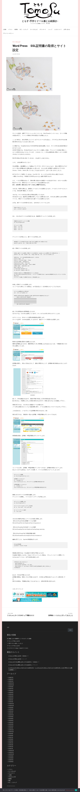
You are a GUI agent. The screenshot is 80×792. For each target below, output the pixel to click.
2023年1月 (10, 713)
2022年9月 (10, 716)
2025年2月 (10, 698)
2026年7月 (10, 677)
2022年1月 (10, 728)
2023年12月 (11, 703)
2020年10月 (11, 754)
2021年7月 (10, 737)
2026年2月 (10, 681)
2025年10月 (11, 685)
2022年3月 (10, 724)
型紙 (9, 780)
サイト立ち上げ (34, 29)
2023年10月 (11, 705)
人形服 (4, 29)
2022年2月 (10, 726)
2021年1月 (10, 748)
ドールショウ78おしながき (13, 641)
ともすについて (58, 29)
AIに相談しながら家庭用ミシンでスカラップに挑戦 (19, 638)
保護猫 (16, 29)
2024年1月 (10, 701)
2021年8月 (10, 735)
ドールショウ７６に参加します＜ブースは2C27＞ (20, 661)
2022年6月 (10, 718)
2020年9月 (10, 756)
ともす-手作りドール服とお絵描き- (40, 21)
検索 (8, 627)
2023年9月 (10, 707)
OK (76, 790)
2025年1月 (10, 699)
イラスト (10, 29)
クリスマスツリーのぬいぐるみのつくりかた (17, 648)
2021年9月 (10, 733)
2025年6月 (10, 690)
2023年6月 (10, 709)
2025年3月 (10, 696)
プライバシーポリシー (8, 33)
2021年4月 (10, 743)
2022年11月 (11, 714)
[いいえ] (78, 790)
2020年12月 (11, 750)
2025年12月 (11, 683)
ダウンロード (43, 29)
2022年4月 (10, 722)
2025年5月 (10, 692)
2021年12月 (11, 729)
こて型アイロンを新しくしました (15, 643)
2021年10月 (11, 731)
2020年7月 (10, 759)
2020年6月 (10, 761)
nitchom (24, 655)
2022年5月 (10, 720)
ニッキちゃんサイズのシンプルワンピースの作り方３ (21, 667)
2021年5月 (10, 741)
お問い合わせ (67, 29)
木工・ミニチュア (24, 29)
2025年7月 (10, 688)
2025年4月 (10, 694)
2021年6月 (10, 739)
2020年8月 (10, 757)
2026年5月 (10, 679)
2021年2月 (10, 746)
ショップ (50, 29)
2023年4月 (10, 711)
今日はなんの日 (12, 776)
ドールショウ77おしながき (13, 645)
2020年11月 (11, 752)
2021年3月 (10, 744)
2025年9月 (10, 686)
